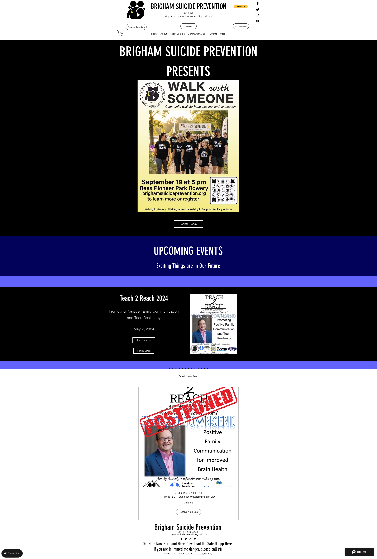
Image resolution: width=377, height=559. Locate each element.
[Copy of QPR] (188, 368)
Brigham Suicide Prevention (187, 527)
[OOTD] (204, 368)
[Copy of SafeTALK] (191, 368)
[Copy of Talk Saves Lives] (185, 368)
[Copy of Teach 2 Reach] (172, 368)
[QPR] (179, 368)
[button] (120, 33)
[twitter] (257, 9)
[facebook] (257, 3)
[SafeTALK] (182, 368)
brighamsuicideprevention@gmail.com (188, 16)
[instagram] (257, 15)
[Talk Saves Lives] (176, 368)
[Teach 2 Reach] (169, 368)
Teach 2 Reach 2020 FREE (188, 493)
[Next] (365, 324)
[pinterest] (257, 21)
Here (166, 543)
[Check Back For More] (207, 368)
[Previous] (12, 324)
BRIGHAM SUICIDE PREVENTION (188, 6)
